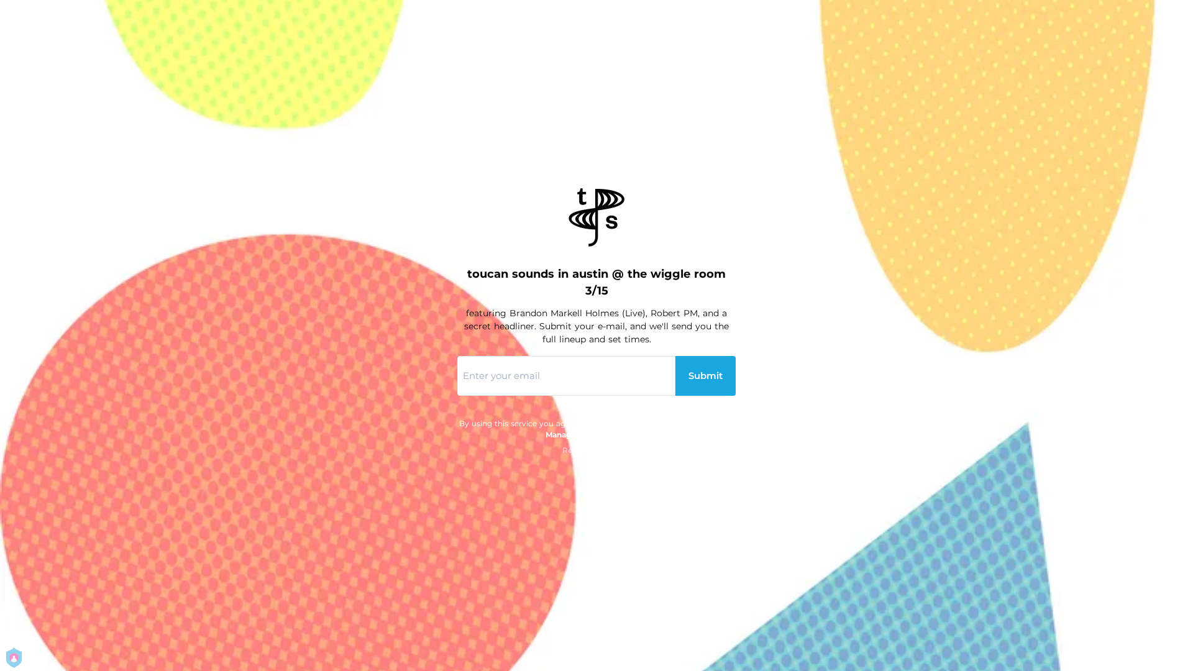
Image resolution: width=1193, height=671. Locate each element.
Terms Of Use (706, 423)
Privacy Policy (633, 423)
